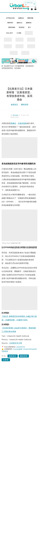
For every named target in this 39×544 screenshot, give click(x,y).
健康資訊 (21, 18)
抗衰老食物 (22, 123)
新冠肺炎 (21, 27)
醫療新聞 (24, 105)
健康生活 (19, 22)
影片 (29, 27)
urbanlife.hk (20, 347)
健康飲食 (29, 22)
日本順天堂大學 (15, 343)
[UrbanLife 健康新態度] (19, 6)
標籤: (4, 356)
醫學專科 (10, 22)
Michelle (16, 115)
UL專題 (19, 33)
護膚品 (13, 123)
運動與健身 (11, 27)
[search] (35, 7)
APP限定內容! (10, 18)
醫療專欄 (30, 18)
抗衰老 (5, 360)
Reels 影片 (9, 33)
